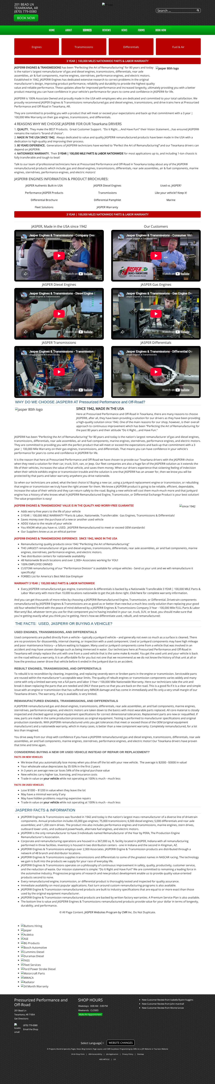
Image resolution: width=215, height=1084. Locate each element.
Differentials (131, 47)
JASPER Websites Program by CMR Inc (108, 912)
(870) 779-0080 (25, 11)
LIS (115, 1059)
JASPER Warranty (107, 207)
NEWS (124, 30)
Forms (141, 30)
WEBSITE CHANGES (121, 1043)
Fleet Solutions (44, 207)
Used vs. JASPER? (170, 185)
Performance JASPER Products (44, 193)
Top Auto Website (161, 1049)
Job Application (112, 1054)
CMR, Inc (136, 1049)
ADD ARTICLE (104, 1059)
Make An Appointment (90, 1014)
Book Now (26, 18)
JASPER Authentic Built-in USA (44, 185)
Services (87, 30)
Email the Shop (30, 1029)
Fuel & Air (178, 47)
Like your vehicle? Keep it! (171, 193)
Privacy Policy (127, 1054)
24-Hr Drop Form (77, 1054)
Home (52, 30)
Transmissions (84, 47)
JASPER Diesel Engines (107, 185)
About (68, 30)
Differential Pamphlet (107, 200)
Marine (170, 200)
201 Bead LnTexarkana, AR (26, 6)
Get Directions (21, 1018)
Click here (136, 593)
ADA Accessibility (95, 1054)
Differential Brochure (44, 200)
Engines (37, 47)
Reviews (106, 30)
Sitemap (140, 1054)
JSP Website (146, 1049)
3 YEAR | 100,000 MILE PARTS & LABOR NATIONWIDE (90, 153)
